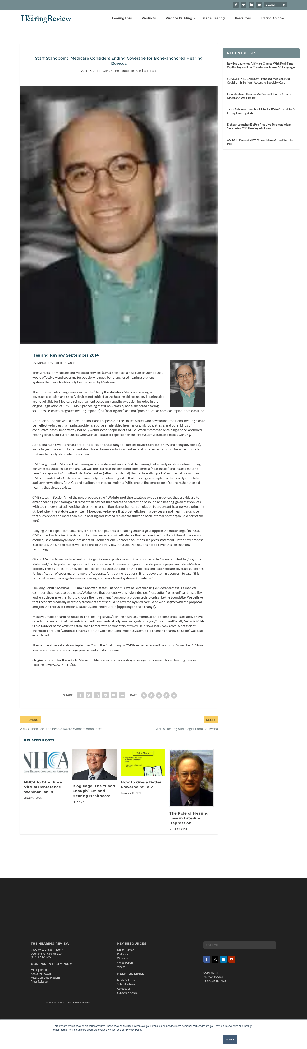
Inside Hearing (213, 18)
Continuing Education (118, 70)
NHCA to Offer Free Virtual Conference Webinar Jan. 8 (43, 787)
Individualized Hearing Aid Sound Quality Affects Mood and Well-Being (259, 95)
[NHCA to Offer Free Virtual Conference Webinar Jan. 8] (46, 762)
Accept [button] (230, 1039)
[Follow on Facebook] (206, 959)
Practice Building (179, 18)
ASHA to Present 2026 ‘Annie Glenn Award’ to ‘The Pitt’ (260, 141)
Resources (243, 18)
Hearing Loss (122, 18)
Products (149, 18)
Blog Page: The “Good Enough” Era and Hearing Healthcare (93, 791)
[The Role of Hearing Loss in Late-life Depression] (191, 778)
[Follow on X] (215, 959)
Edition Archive (272, 18)
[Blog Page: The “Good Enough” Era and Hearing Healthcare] (94, 764)
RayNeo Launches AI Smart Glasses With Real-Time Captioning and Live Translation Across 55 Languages (261, 65)
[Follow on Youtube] (231, 959)
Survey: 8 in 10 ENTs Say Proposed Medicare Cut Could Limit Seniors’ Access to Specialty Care (258, 80)
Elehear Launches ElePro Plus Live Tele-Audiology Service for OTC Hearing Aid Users (259, 126)
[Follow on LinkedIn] (223, 959)
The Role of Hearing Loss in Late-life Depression (189, 818)
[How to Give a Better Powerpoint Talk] (143, 762)
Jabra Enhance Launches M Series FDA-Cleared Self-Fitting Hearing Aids (261, 111)
